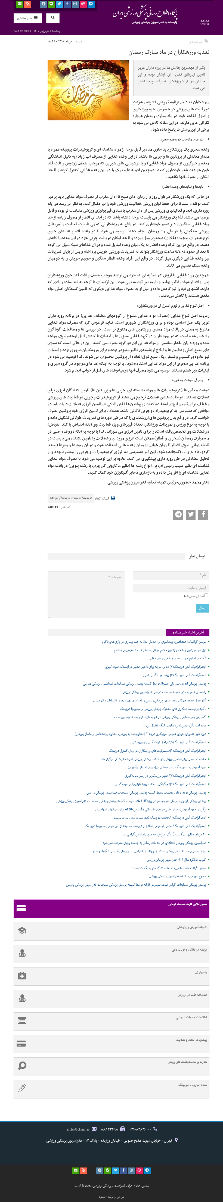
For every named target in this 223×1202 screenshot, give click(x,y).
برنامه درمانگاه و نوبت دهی (189, 950)
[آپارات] (83, 4)
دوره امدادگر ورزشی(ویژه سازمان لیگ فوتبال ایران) (175, 726)
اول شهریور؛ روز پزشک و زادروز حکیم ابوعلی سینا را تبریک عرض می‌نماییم (160, 650)
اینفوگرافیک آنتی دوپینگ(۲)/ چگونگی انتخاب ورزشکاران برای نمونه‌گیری (160, 784)
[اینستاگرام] (75, 4)
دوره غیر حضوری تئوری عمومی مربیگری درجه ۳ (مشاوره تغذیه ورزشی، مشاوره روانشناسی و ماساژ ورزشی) (140, 734)
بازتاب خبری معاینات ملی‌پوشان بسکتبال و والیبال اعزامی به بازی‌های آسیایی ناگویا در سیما (149, 851)
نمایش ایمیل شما (194, 596)
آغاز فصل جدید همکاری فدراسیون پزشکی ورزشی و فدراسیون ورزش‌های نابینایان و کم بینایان (149, 701)
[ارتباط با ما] (19, 4)
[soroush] (43, 4)
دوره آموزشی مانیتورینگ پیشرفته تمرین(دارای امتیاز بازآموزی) (167, 767)
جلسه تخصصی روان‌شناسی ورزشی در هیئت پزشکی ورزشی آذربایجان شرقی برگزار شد (153, 759)
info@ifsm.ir (78, 1129)
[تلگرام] (91, 4)
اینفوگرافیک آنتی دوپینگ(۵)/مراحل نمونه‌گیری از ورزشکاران (168, 742)
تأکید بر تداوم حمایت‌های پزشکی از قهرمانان (178, 658)
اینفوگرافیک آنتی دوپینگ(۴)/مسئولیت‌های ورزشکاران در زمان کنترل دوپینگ (157, 751)
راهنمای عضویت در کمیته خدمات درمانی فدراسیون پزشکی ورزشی (164, 692)
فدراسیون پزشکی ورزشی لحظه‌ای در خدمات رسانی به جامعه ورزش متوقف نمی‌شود (154, 843)
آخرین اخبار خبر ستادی (188, 633)
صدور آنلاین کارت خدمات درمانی (187, 904)
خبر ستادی (196, 42)
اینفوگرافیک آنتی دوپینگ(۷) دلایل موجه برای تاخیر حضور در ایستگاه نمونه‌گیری (155, 667)
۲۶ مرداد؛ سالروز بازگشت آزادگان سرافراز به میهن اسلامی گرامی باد (164, 835)
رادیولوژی (201, 972)
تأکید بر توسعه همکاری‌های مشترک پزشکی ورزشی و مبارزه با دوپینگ (163, 709)
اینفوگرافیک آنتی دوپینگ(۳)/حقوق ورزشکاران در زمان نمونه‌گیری (165, 776)
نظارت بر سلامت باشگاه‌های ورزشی (187, 1062)
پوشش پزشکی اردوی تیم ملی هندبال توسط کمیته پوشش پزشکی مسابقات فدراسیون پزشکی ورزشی (144, 684)
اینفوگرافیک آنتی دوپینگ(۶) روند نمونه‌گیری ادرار (174, 675)
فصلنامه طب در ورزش (192, 995)
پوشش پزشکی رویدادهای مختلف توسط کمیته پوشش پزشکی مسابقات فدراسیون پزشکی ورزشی (146, 793)
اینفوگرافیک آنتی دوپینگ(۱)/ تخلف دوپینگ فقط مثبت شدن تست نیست (159, 818)
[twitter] (59, 4)
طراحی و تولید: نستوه (112, 1197)
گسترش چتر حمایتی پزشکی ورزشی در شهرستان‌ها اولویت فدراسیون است (160, 717)
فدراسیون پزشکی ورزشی (134, 14)
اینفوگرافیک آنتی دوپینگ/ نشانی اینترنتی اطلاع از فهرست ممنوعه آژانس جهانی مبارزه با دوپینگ (145, 826)
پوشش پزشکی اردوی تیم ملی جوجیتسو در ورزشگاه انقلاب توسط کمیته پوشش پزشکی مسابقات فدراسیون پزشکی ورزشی (131, 801)
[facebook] (67, 4)
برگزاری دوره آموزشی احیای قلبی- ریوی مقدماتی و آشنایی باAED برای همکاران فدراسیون (150, 810)
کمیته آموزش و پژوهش (192, 927)
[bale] (51, 4)
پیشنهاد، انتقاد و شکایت (191, 1040)
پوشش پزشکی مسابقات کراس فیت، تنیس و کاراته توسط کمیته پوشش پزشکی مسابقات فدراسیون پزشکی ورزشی (136, 885)
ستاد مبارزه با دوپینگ (192, 1085)
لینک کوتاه (102, 499)
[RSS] (27, 4)
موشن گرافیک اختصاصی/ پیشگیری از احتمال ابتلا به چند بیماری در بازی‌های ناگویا (153, 642)
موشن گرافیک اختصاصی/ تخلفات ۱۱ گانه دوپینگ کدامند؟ (169, 868)
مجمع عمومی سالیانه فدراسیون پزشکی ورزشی (177, 876)
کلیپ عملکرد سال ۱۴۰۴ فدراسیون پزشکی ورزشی (176, 860)
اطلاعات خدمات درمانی (191, 1017)
